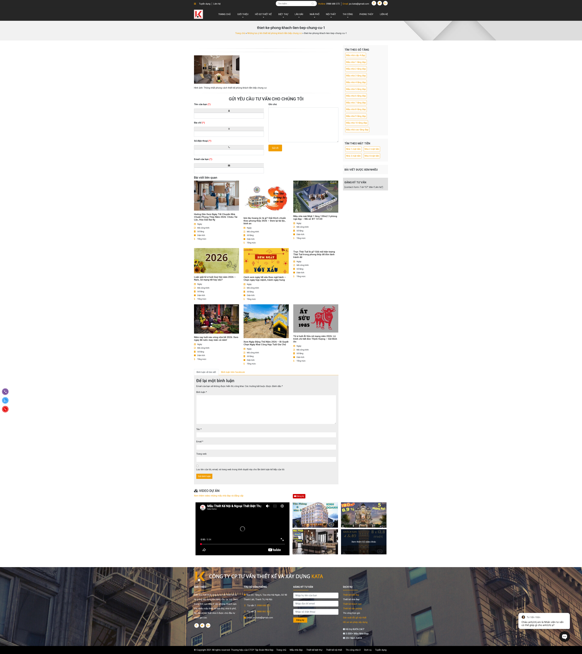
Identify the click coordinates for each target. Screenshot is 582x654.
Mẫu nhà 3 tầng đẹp (356, 75)
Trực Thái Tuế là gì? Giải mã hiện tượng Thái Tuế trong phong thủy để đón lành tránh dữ (314, 254)
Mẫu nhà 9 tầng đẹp (356, 116)
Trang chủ (224, 14)
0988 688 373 (333, 3)
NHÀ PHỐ (314, 14)
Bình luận (201, 392)
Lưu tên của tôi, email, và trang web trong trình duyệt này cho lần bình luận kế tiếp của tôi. (240, 469)
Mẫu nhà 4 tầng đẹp (356, 82)
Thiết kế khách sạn (352, 604)
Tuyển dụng (204, 3)
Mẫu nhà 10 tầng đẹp (356, 122)
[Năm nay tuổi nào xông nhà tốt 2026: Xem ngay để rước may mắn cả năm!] (216, 319)
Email (199, 441)
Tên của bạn (202, 104)
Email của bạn (203, 159)
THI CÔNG (348, 14)
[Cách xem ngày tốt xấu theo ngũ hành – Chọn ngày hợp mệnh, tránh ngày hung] (266, 261)
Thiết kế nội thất (334, 650)
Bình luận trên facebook (233, 372)
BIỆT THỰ (283, 14)
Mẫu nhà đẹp (296, 650)
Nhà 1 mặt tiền (353, 149)
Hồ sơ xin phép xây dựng (355, 622)
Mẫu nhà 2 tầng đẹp (356, 68)
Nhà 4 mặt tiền (372, 156)
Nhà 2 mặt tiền (372, 149)
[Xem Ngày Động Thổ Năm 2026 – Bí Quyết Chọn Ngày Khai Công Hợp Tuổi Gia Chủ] (266, 321)
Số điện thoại (202, 141)
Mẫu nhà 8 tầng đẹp (356, 109)
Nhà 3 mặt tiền (353, 156)
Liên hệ (217, 3)
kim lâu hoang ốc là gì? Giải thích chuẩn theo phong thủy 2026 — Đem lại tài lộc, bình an (265, 221)
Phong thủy (366, 14)
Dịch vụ (367, 650)
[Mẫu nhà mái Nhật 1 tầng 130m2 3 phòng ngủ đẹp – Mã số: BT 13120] (315, 196)
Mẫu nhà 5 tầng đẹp (356, 89)
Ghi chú (272, 104)
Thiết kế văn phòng (352, 608)
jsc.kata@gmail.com (359, 3)
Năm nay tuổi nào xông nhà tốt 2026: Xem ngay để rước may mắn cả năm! (216, 338)
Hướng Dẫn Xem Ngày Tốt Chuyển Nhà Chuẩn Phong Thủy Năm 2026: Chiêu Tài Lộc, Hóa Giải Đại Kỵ (215, 217)
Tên (199, 429)
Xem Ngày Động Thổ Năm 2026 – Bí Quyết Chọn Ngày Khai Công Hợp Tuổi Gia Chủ (266, 343)
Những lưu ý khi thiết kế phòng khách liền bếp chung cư (274, 33)
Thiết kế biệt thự (351, 594)
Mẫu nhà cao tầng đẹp (357, 129)
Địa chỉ (199, 122)
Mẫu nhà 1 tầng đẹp (356, 62)
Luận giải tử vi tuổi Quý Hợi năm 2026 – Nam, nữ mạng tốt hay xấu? (215, 278)
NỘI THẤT (331, 14)
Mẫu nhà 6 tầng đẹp (356, 95)
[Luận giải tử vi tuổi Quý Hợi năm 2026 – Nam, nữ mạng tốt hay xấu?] (216, 260)
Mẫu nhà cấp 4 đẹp (355, 55)
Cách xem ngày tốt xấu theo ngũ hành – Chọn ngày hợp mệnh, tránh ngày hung (265, 278)
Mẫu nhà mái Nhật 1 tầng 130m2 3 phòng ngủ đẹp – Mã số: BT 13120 (315, 217)
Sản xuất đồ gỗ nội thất (354, 617)
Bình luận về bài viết (206, 372)
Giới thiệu (242, 14)
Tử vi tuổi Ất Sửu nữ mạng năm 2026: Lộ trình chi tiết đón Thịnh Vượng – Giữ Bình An (315, 339)
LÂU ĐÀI (299, 14)
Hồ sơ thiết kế (263, 14)
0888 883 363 (263, 611)
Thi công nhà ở (353, 650)
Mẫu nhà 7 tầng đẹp (356, 102)
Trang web (201, 453)
